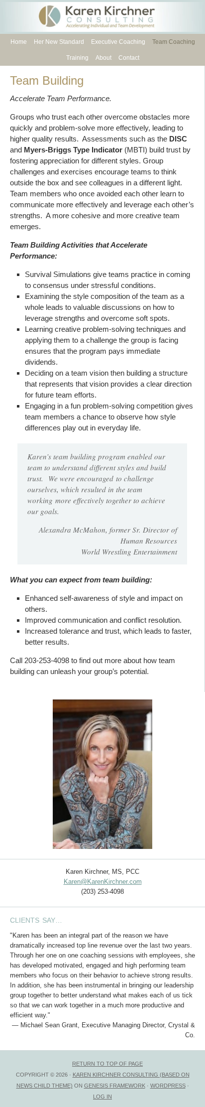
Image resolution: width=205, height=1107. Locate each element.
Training (77, 57)
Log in (102, 1097)
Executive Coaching (118, 41)
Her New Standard (59, 41)
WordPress (168, 1086)
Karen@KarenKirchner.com (103, 881)
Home (18, 41)
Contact (128, 57)
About (102, 57)
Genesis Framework (114, 1086)
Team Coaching (173, 41)
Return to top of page (107, 1064)
